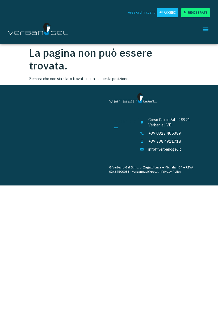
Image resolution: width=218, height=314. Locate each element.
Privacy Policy (171, 171)
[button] (205, 29)
